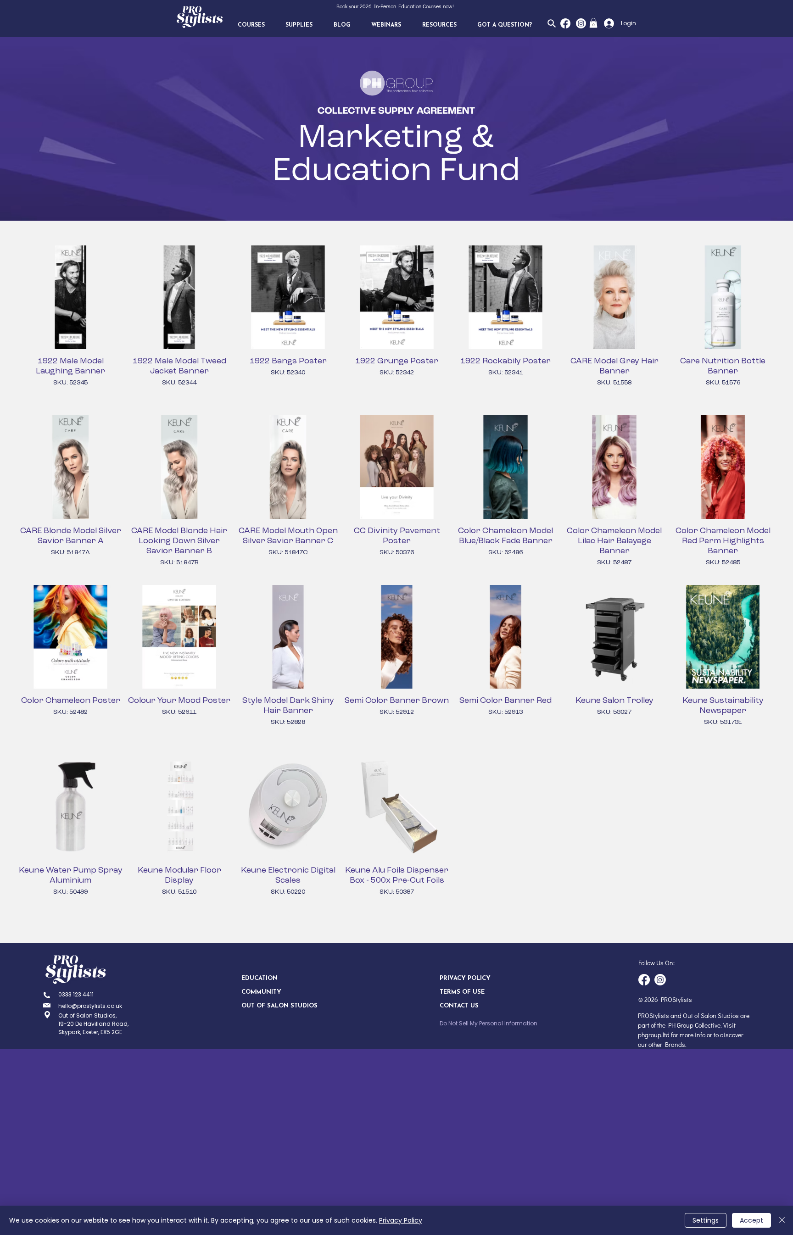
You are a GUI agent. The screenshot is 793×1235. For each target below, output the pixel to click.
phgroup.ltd (654, 1034)
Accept (751, 1220)
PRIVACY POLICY (465, 978)
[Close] (781, 1220)
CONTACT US (459, 1006)
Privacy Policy (400, 1220)
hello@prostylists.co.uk (90, 1006)
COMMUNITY (261, 992)
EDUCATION (259, 978)
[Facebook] (565, 23)
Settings (705, 1220)
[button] (251, 25)
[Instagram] (581, 23)
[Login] (606, 23)
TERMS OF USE (462, 992)
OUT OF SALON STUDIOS (273, 1006)
